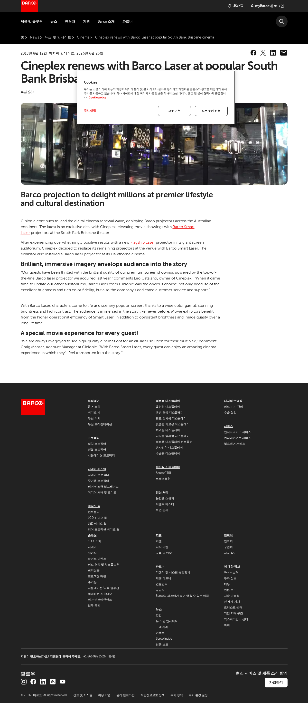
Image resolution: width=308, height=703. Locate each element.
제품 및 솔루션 (32, 21)
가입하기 (276, 682)
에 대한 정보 (232, 566)
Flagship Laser (143, 242)
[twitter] (263, 53)
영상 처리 (162, 492)
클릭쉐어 (94, 401)
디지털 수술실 (233, 401)
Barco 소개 (106, 21)
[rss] (53, 681)
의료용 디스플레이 (168, 401)
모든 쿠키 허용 (211, 110)
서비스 (228, 426)
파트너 (127, 21)
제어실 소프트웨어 (168, 467)
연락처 (70, 21)
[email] (284, 53)
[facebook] (253, 53)
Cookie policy (97, 97)
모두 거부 (174, 110)
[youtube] (62, 681)
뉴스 (53, 21)
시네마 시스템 (97, 469)
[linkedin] (273, 53)
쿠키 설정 (90, 110)
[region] (156, 97)
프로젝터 (94, 438)
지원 (86, 21)
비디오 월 (94, 506)
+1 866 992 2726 (99, 656)
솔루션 (92, 535)
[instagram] (24, 681)
